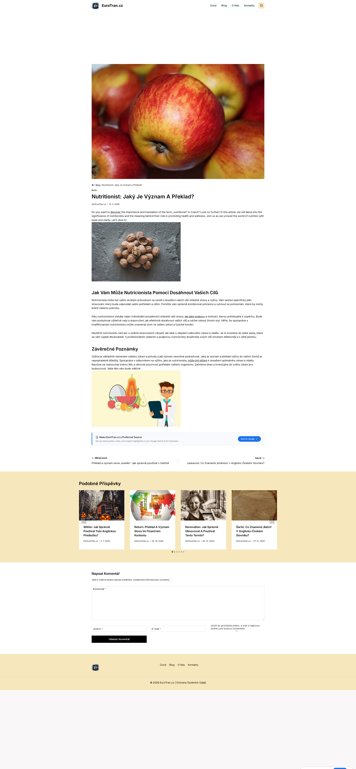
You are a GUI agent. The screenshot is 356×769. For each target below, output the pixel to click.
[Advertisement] (178, 32)
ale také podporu (195, 316)
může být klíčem (197, 360)
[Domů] (93, 185)
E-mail (156, 628)
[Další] (272, 520)
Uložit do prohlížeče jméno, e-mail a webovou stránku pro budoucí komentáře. (235, 627)
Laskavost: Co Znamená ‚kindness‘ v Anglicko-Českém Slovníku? (225, 461)
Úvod (213, 5)
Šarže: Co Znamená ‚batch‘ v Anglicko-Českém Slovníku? (254, 531)
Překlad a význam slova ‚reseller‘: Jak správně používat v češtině (130, 461)
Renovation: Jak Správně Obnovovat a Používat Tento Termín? (201, 531)
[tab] (172, 552)
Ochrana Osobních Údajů (191, 682)
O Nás (235, 5)
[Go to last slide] (83, 520)
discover (115, 212)
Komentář (99, 589)
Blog (224, 5)
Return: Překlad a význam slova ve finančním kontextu (151, 531)
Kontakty (249, 5)
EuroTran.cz (100, 204)
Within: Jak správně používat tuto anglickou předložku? (99, 531)
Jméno (98, 628)
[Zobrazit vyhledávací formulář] (261, 5)
